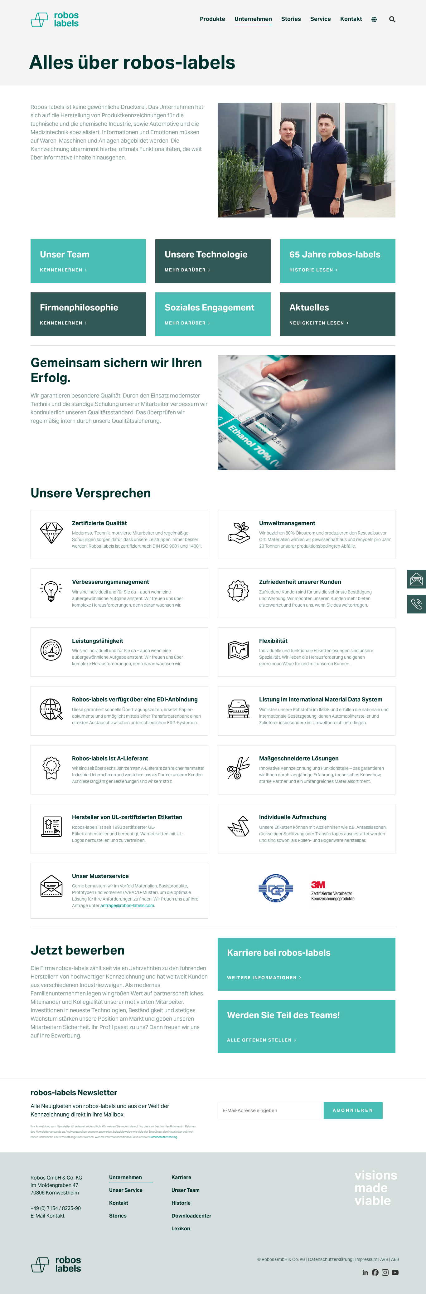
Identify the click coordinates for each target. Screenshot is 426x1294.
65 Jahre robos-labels (334, 254)
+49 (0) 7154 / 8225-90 (56, 1208)
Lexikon (181, 1229)
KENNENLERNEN (61, 270)
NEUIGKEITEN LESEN (316, 323)
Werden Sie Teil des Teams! (283, 1015)
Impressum (366, 1259)
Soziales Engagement (209, 307)
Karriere (181, 1177)
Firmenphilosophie (79, 307)
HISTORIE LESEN (311, 270)
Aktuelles (309, 307)
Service (320, 18)
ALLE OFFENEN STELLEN (259, 1040)
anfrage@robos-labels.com (127, 905)
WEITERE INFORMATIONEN (262, 977)
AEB (395, 1259)
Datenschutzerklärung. (163, 1137)
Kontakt (351, 18)
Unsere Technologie (206, 254)
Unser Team (65, 254)
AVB (384, 1259)
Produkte (212, 18)
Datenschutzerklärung (330, 1259)
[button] (392, 19)
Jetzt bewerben (78, 950)
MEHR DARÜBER (185, 270)
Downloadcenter (191, 1216)
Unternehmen (253, 18)
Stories (291, 18)
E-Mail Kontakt (48, 1216)
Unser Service (126, 1190)
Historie (181, 1203)
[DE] (374, 19)
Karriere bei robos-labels (279, 952)
